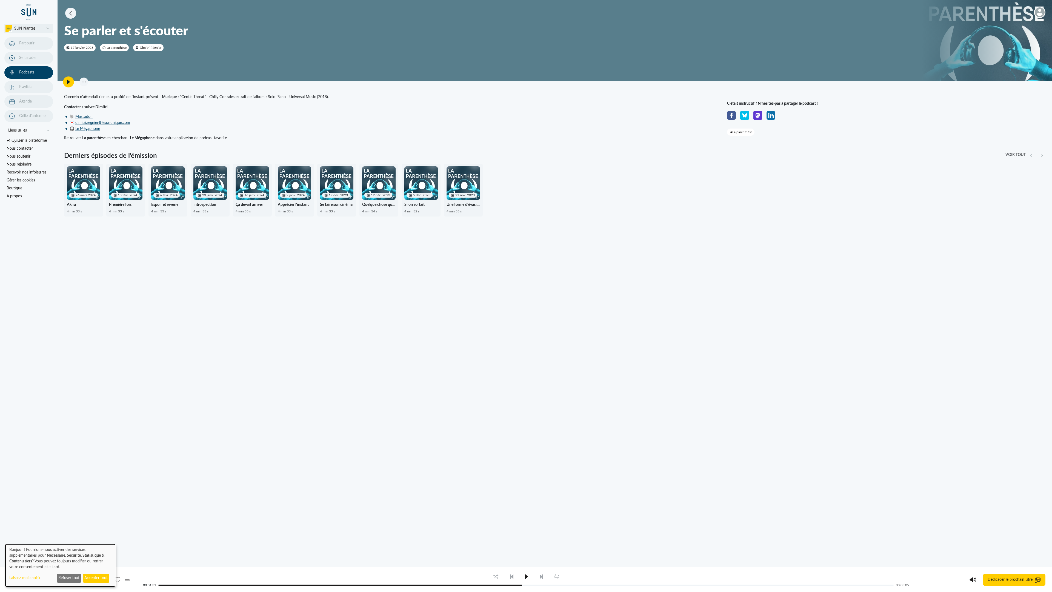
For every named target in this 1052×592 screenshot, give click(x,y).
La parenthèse (117, 47)
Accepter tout (96, 578)
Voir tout (1015, 155)
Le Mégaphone (87, 129)
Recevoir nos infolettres (26, 172)
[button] (28, 28)
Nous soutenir (18, 156)
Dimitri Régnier (150, 47)
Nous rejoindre (19, 164)
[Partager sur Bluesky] (744, 115)
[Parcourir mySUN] (28, 12)
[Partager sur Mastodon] (757, 115)
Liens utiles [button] (17, 130)
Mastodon (84, 117)
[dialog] (60, 565)
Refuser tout (68, 578)
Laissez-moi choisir (25, 578)
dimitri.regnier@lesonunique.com (102, 123)
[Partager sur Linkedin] (771, 115)
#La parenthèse (741, 132)
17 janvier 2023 (82, 47)
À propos (14, 196)
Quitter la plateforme (29, 141)
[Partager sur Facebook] (731, 115)
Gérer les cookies (21, 180)
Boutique (14, 188)
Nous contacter (20, 148)
